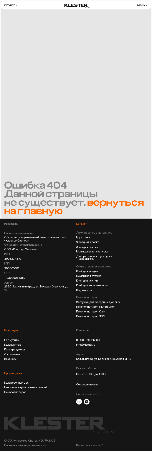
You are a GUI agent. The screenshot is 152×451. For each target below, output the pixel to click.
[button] (11, 5)
